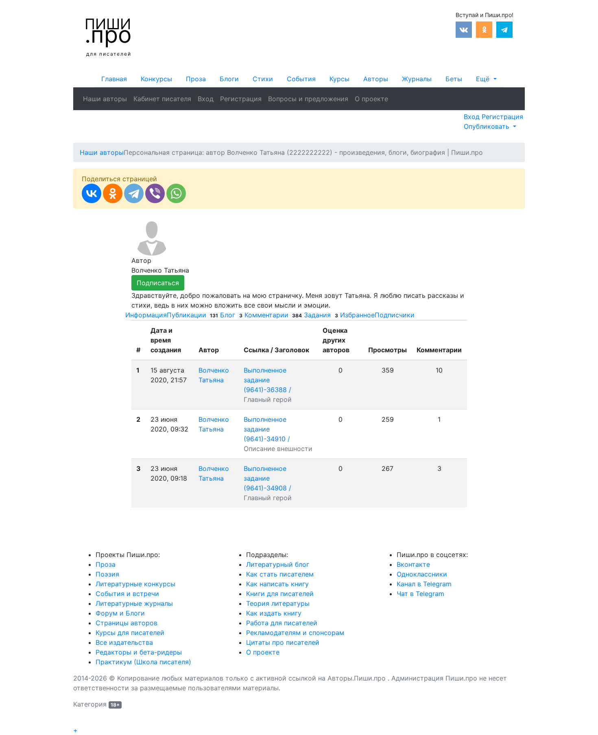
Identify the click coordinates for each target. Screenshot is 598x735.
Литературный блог (277, 564)
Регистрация (241, 99)
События (301, 79)
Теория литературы (278, 603)
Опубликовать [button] (487, 126)
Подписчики (395, 315)
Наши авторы (105, 99)
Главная (114, 79)
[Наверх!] (78, 721)
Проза (196, 79)
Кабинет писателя (162, 99)
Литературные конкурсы (135, 584)
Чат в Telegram (420, 594)
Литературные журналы (134, 603)
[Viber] (155, 193)
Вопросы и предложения (308, 99)
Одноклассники (422, 574)
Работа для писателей (281, 623)
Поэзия (107, 574)
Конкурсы (156, 79)
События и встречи (127, 594)
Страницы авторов (126, 623)
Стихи (263, 79)
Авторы (375, 79)
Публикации (192, 315)
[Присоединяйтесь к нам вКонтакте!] (464, 29)
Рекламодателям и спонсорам (295, 633)
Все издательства (124, 642)
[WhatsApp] (176, 193)
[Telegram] (134, 193)
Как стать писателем (280, 574)
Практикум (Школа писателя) (143, 662)
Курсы (339, 79)
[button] (486, 78)
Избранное (357, 315)
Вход (206, 99)
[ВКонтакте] (91, 193)
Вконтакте (413, 564)
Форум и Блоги (120, 613)
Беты (453, 79)
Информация (146, 315)
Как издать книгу (273, 613)
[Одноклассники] (112, 193)
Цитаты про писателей (282, 642)
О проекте (371, 99)
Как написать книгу (277, 584)
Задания (321, 315)
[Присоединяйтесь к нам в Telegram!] (504, 29)
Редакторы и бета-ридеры (139, 652)
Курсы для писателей (130, 633)
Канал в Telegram (424, 584)
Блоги (229, 79)
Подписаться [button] (158, 283)
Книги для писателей (280, 594)
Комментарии (273, 315)
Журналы (417, 79)
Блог (231, 315)
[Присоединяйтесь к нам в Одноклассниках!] (484, 29)
